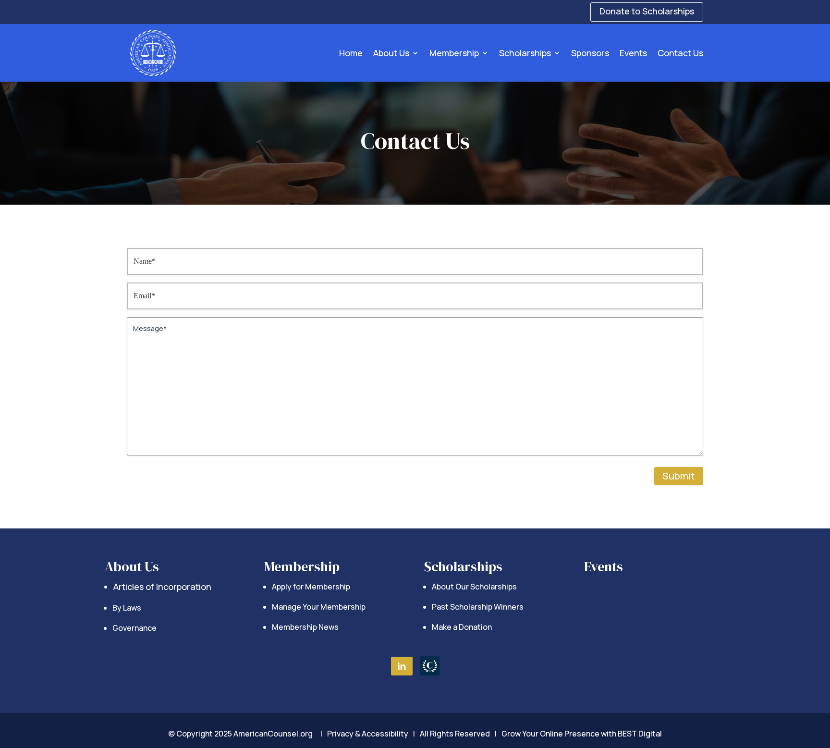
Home (351, 53)
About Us (391, 53)
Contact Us (680, 53)
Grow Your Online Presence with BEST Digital (581, 733)
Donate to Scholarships (646, 11)
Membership (454, 53)
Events (633, 53)
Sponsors (590, 53)
